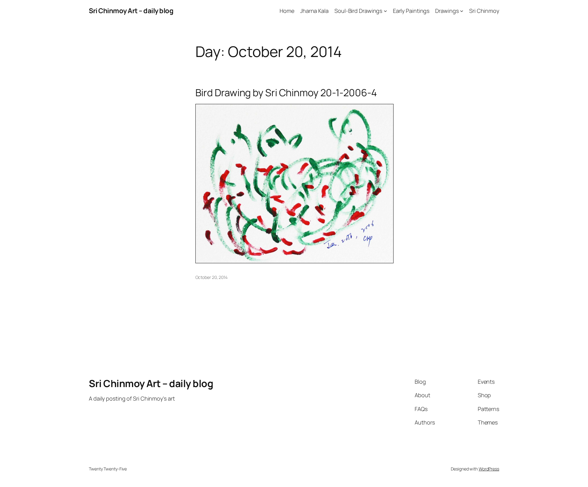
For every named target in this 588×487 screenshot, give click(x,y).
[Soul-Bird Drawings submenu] (385, 11)
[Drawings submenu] (461, 11)
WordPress (489, 469)
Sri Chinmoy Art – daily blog (131, 10)
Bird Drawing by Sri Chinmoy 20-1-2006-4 (286, 92)
